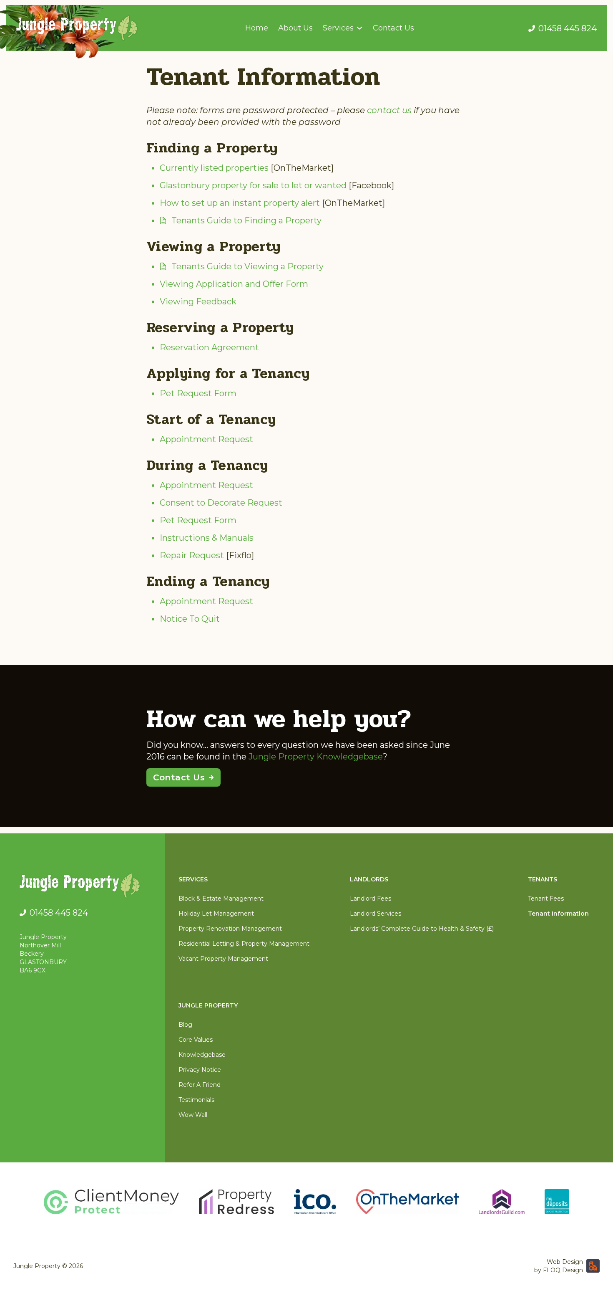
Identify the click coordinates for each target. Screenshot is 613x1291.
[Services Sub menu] (359, 28)
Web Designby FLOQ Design (558, 1266)
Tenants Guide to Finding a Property (246, 220)
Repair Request (192, 555)
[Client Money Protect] (111, 1201)
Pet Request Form (198, 393)
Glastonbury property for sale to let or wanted (253, 185)
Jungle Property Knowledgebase (316, 757)
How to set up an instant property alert (240, 203)
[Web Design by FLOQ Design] (593, 1266)
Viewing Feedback (198, 301)
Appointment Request (206, 439)
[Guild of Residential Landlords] (502, 1201)
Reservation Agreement (209, 347)
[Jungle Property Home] (86, 887)
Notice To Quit (190, 619)
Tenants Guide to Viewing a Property (247, 266)
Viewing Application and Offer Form (234, 284)
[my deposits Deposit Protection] (557, 1201)
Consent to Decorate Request (221, 503)
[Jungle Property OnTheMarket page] (407, 1201)
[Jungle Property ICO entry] (315, 1201)
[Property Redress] (236, 1201)
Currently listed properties (214, 168)
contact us (389, 110)
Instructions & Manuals (207, 538)
